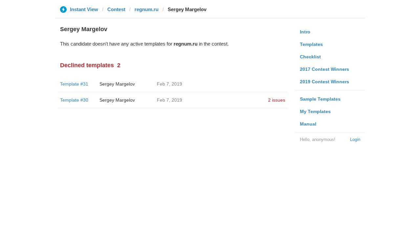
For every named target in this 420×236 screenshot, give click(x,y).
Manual (308, 124)
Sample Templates (320, 99)
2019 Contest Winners (324, 81)
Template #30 (74, 100)
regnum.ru (146, 9)
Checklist (310, 56)
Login (355, 139)
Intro (305, 31)
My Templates (315, 111)
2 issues (276, 100)
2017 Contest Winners (324, 69)
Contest (116, 9)
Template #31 (74, 84)
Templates (311, 44)
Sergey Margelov (117, 84)
